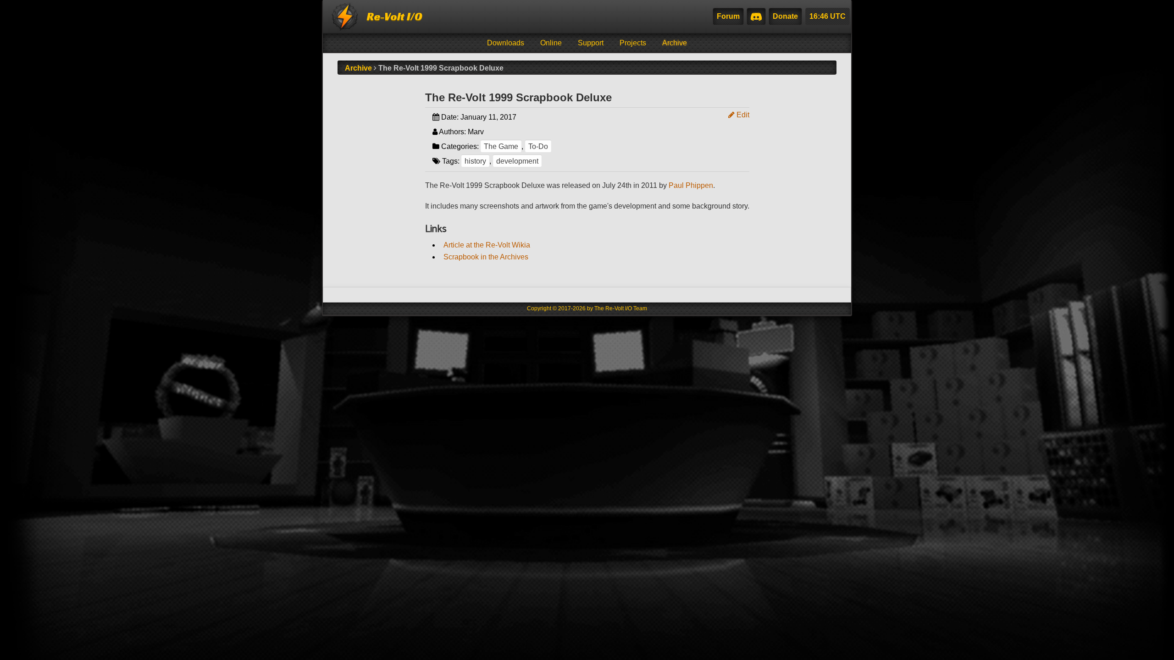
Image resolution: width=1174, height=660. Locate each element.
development (517, 161)
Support (591, 43)
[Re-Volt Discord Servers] (756, 16)
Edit (742, 115)
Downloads (505, 43)
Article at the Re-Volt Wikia (486, 245)
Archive (674, 43)
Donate (785, 16)
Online (551, 43)
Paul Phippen (691, 185)
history (475, 161)
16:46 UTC (827, 16)
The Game (501, 146)
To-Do (538, 146)
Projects (633, 43)
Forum (728, 16)
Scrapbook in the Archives (485, 257)
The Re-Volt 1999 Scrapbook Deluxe (518, 97)
